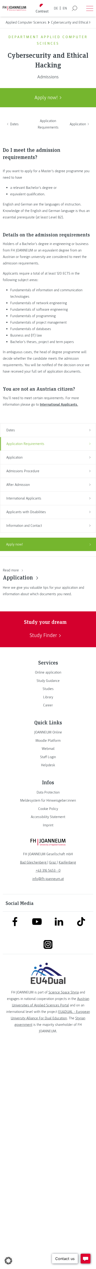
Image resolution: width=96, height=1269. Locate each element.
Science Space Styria (63, 992)
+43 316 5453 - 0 (48, 870)
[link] (48, 672)
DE (56, 8)
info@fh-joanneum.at (48, 879)
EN (65, 8)
